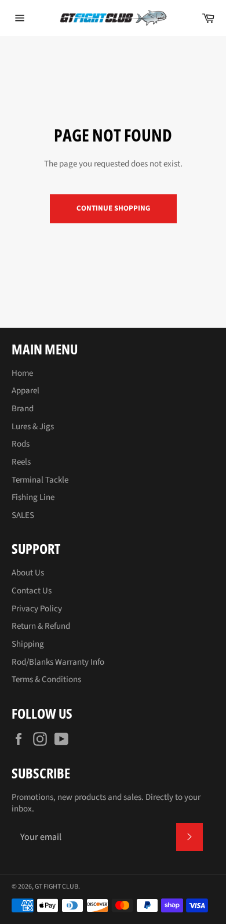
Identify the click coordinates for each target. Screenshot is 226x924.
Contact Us (32, 591)
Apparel (25, 391)
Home (22, 373)
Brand (23, 409)
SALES (23, 515)
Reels (21, 462)
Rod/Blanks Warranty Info (58, 662)
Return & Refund (41, 626)
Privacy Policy (37, 609)
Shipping (28, 644)
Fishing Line (33, 497)
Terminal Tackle (40, 480)
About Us (28, 573)
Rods (21, 444)
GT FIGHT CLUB (56, 887)
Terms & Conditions (46, 679)
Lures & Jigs (33, 427)
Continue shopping (113, 208)
